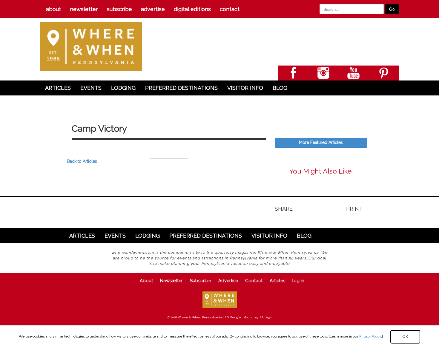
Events (91, 88)
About (53, 9)
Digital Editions (192, 9)
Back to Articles (82, 161)
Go (392, 9)
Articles (58, 88)
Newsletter (84, 9)
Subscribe (119, 9)
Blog (280, 88)
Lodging (123, 88)
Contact (230, 9)
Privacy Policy (370, 336)
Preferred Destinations (181, 88)
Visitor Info (245, 88)
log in (298, 280)
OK (405, 336)
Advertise (153, 9)
